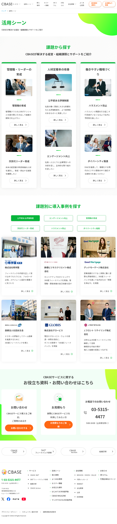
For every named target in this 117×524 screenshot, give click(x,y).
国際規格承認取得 (49, 512)
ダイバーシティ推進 (91, 228)
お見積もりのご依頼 (58, 424)
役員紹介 (80, 484)
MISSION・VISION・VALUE (86, 475)
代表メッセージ (82, 479)
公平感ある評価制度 (25, 218)
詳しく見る (18, 124)
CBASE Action (35, 488)
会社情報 (71, 4)
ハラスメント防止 (58, 228)
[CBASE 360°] (14, 451)
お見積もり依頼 (108, 4)
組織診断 (103, 451)
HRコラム (55, 4)
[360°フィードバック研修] (43, 451)
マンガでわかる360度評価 (62, 500)
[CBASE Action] (73, 451)
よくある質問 (82, 4)
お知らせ (62, 4)
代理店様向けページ (108, 479)
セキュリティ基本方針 (30, 512)
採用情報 (80, 497)
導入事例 (38, 4)
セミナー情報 (46, 4)
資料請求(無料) (94, 4)
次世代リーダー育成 (25, 228)
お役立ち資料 (57, 487)
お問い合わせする (19, 427)
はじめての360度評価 (60, 491)
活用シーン (27, 4)
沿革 (78, 492)
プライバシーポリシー (9, 512)
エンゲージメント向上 (58, 218)
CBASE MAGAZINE (59, 496)
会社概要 (80, 488)
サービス (32, 470)
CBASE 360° (34, 475)
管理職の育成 (91, 218)
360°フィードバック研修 (39, 479)
